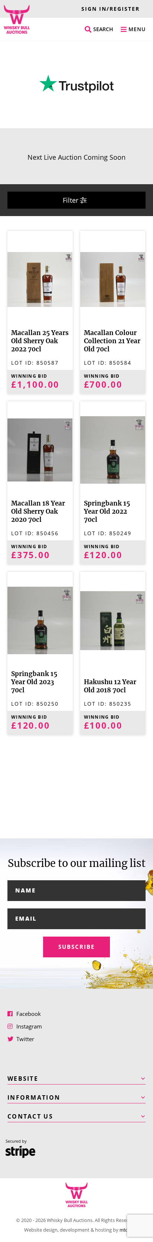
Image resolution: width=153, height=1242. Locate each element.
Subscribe (76, 947)
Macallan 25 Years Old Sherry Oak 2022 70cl (40, 341)
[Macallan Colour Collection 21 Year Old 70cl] (112, 278)
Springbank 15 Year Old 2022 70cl (107, 511)
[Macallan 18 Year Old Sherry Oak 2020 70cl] (39, 449)
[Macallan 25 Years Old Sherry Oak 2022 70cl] (39, 278)
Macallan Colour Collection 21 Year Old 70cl (112, 341)
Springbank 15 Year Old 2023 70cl (34, 682)
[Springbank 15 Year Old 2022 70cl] (113, 449)
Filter (71, 200)
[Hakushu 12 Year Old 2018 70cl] (112, 619)
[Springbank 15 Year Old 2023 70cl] (40, 619)
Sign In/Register (110, 8)
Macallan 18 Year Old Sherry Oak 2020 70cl (38, 511)
